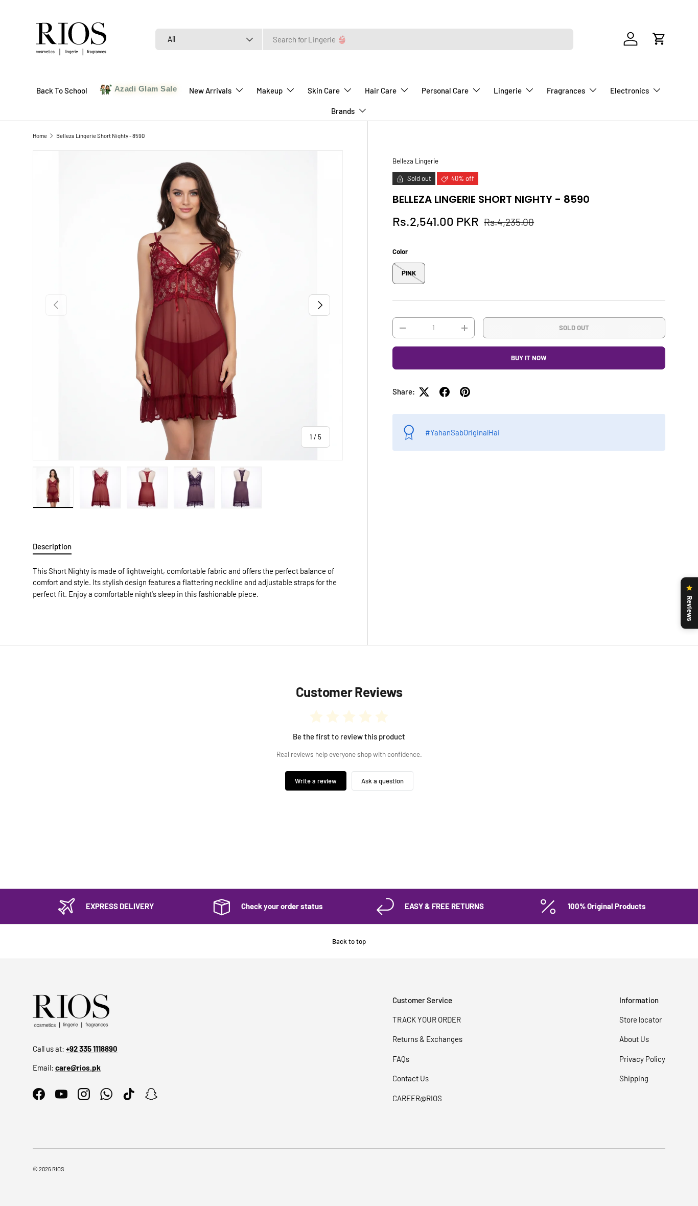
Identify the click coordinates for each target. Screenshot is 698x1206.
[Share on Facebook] (444, 392)
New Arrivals (210, 90)
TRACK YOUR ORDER (426, 1019)
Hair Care (381, 90)
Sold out (574, 327)
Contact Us (410, 1078)
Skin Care (324, 90)
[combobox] (364, 39)
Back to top (349, 941)
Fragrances (566, 90)
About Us (634, 1038)
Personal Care (445, 90)
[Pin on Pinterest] (465, 392)
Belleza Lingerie (415, 161)
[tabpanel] (188, 582)
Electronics (629, 90)
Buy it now (529, 358)
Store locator (640, 1019)
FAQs (400, 1058)
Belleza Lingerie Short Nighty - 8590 (100, 135)
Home (40, 135)
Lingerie (508, 90)
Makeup (270, 90)
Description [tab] (52, 546)
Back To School (61, 90)
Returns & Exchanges (427, 1038)
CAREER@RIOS (417, 1098)
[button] (659, 39)
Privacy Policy (642, 1058)
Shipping (633, 1078)
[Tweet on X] (424, 392)
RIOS (58, 1169)
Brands (343, 110)
